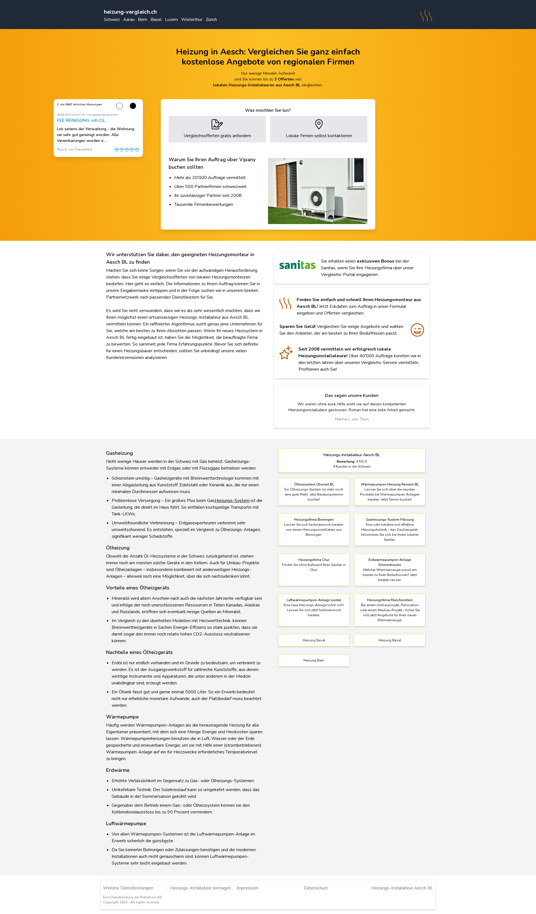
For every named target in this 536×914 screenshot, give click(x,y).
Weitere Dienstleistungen (128, 888)
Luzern (171, 19)
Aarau (129, 19)
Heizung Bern (313, 660)
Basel (156, 19)
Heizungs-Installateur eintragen (200, 888)
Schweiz (112, 19)
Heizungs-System (232, 501)
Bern (142, 19)
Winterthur (191, 19)
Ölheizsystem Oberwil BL (314, 484)
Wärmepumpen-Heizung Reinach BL (390, 484)
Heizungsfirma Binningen (314, 519)
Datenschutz (316, 888)
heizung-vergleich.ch (130, 12)
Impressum (247, 888)
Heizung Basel (314, 640)
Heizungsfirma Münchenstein (390, 600)
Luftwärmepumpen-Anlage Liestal (314, 600)
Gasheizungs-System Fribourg (390, 519)
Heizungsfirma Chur (313, 560)
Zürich (211, 19)
